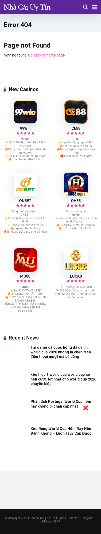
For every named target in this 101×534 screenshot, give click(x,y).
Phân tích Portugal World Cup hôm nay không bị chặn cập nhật (61, 403)
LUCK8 (76, 276)
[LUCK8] (76, 270)
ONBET (25, 200)
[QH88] (76, 195)
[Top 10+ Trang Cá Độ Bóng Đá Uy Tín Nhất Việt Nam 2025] (27, 6)
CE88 (75, 128)
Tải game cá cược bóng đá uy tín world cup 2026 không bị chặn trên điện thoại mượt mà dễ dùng (61, 352)
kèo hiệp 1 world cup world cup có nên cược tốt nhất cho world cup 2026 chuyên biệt (63, 379)
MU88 (25, 276)
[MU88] (25, 270)
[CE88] (76, 122)
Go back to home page (46, 55)
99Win (25, 128)
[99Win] (25, 122)
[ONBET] (25, 195)
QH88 (76, 200)
